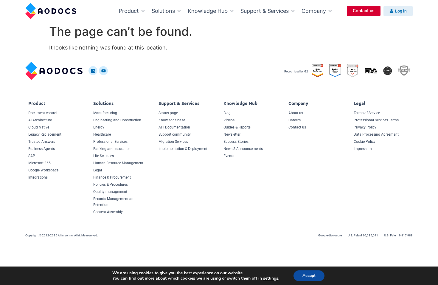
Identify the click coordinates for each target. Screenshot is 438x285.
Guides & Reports (237, 127)
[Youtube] (103, 70)
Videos (228, 120)
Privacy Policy (365, 127)
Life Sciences (103, 156)
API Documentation (174, 127)
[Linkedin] (92, 70)
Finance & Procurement (112, 177)
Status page (168, 113)
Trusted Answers (41, 142)
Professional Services (110, 142)
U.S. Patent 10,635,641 (363, 235)
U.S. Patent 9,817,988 (398, 235)
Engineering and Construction (117, 120)
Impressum (363, 149)
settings (270, 278)
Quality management (110, 192)
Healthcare (102, 134)
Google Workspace (43, 170)
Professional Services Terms (376, 120)
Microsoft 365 (39, 163)
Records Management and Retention (114, 202)
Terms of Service (367, 113)
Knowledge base (172, 120)
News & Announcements (243, 149)
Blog (227, 113)
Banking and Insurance (111, 149)
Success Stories (235, 142)
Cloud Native (38, 127)
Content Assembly (108, 212)
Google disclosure (330, 235)
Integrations (38, 177)
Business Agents (41, 149)
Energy (98, 127)
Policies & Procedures (110, 184)
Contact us (297, 127)
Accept (309, 275)
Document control (42, 113)
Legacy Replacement (44, 134)
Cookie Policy (364, 142)
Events (228, 156)
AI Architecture (40, 120)
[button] (132, 10)
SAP (31, 156)
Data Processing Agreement (376, 134)
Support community (175, 134)
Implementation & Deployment (183, 149)
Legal (97, 170)
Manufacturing (105, 113)
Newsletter (231, 134)
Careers (294, 120)
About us (295, 113)
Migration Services (173, 142)
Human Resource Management (118, 163)
